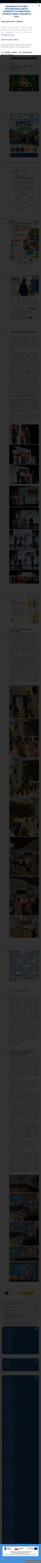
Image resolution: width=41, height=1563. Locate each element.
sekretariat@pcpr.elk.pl (7, 34)
